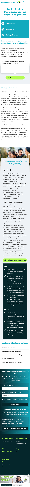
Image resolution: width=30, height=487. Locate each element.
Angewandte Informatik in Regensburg (12, 362)
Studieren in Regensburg (9, 347)
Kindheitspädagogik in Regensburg (11, 351)
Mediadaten (18, 441)
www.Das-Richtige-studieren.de (15, 428)
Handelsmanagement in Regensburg (12, 355)
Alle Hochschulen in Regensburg (15, 260)
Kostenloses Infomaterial (6, 485)
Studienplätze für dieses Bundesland (11, 392)
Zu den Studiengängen (17, 485)
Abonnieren (15, 404)
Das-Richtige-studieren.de (7, 464)
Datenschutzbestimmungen (19, 399)
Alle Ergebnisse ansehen (15, 78)
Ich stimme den (15, 400)
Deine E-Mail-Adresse (8, 385)
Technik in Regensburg (8, 358)
